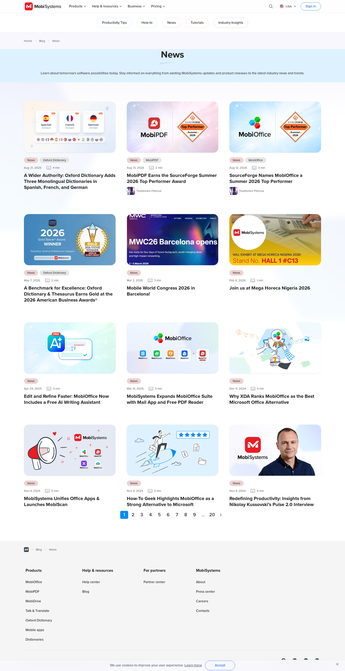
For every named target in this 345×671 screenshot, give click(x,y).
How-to (147, 23)
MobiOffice (256, 160)
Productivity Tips (114, 23)
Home (28, 41)
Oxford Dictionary (54, 160)
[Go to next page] (221, 515)
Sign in (311, 6)
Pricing (156, 6)
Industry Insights (230, 23)
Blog (42, 41)
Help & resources (105, 6)
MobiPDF (152, 160)
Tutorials (197, 23)
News (171, 23)
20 (212, 515)
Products (75, 6)
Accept (220, 665)
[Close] (337, 664)
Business (135, 6)
